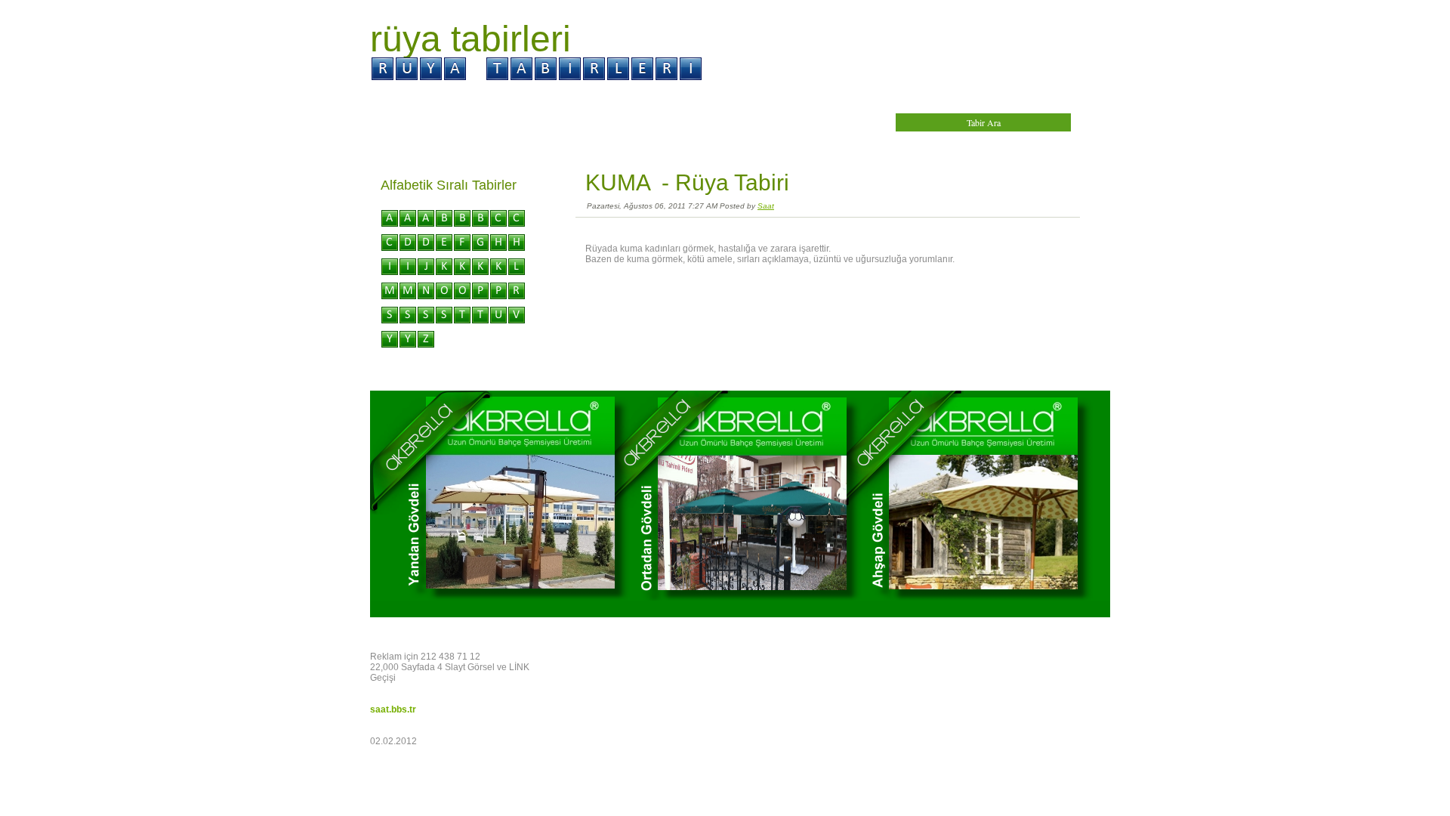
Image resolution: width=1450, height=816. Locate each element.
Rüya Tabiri (732, 182)
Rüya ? (477, 99)
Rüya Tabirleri (470, 39)
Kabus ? (629, 99)
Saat (765, 206)
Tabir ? (552, 99)
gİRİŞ (405, 99)
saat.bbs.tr (393, 709)
